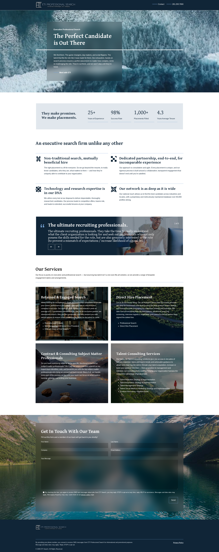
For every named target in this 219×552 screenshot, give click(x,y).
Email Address (115, 450)
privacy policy (85, 495)
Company (44, 450)
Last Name (114, 442)
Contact (161, 4)
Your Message (46, 458)
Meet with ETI (65, 73)
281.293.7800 (177, 4)
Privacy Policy (178, 543)
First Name (44, 442)
